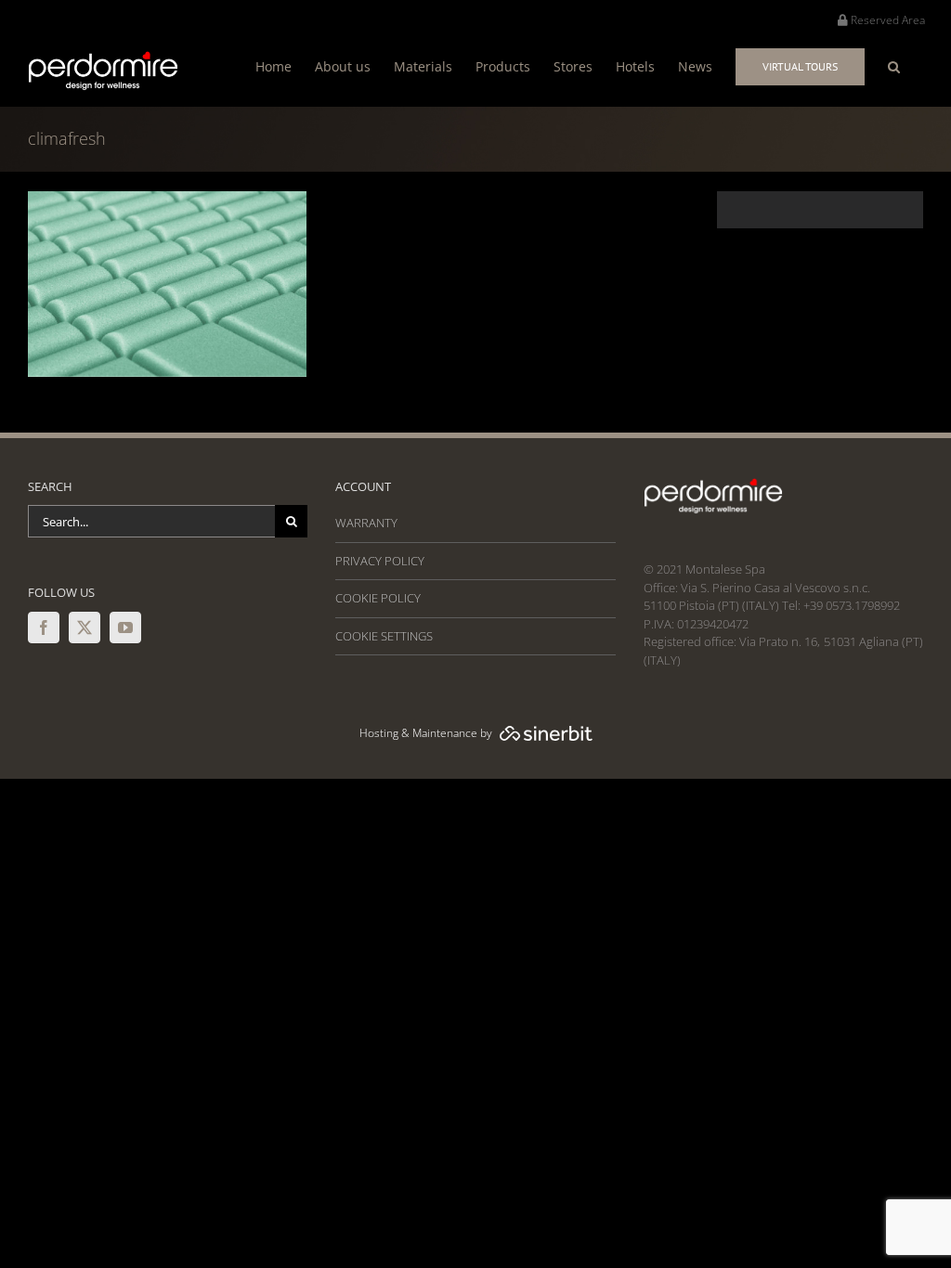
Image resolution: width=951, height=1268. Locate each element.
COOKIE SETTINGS (384, 636)
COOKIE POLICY (378, 597)
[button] (894, 66)
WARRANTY (366, 522)
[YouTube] (125, 627)
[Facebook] (43, 627)
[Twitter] (84, 627)
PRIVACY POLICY (379, 560)
